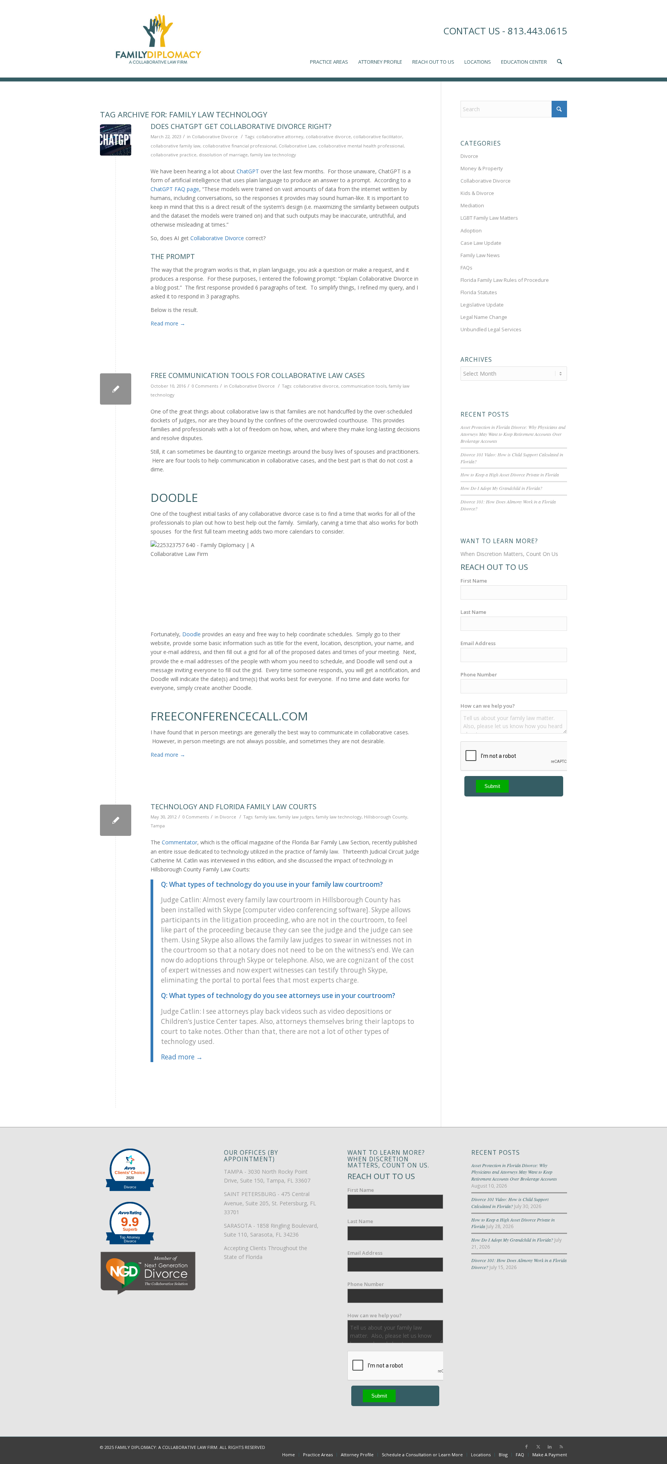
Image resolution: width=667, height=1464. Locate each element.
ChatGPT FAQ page (175, 189)
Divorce (228, 817)
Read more (168, 323)
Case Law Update (480, 242)
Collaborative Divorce (215, 136)
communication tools (363, 386)
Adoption (471, 230)
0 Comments (204, 386)
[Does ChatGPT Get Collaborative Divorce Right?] (115, 140)
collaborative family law (175, 146)
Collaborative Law (297, 146)
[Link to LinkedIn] (549, 1446)
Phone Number (478, 674)
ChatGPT (248, 171)
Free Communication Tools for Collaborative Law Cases (258, 375)
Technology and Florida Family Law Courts (234, 806)
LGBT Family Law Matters (489, 217)
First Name (473, 580)
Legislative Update (482, 304)
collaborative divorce (328, 136)
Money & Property (481, 168)
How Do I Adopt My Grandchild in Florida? (501, 488)
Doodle (191, 634)
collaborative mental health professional (361, 146)
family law (265, 817)
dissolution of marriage (223, 155)
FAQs (466, 267)
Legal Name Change (483, 316)
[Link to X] (538, 1446)
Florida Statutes (478, 292)
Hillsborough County (385, 817)
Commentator (179, 842)
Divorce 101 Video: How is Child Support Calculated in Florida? (509, 1202)
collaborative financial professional (239, 146)
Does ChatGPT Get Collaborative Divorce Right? (241, 126)
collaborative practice (173, 155)
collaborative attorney (279, 136)
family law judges (295, 817)
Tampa (158, 826)
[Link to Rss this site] (561, 1446)
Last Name (473, 611)
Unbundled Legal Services (490, 329)
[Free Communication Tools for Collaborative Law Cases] (115, 389)
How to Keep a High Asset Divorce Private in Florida (509, 474)
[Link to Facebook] (526, 1446)
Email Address (478, 643)
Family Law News (480, 255)
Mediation (472, 205)
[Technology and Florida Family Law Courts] (115, 820)
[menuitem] (329, 38)
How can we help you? (487, 705)
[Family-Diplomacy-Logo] (158, 38)
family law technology (273, 155)
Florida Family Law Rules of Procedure (504, 279)
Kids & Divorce (477, 193)
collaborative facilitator (377, 136)
